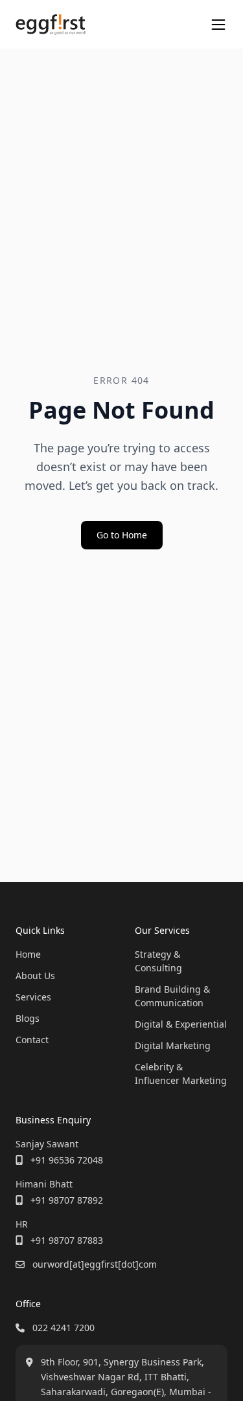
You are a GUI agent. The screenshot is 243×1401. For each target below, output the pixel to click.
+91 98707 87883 (66, 1240)
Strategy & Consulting (158, 961)
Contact (32, 1039)
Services (33, 997)
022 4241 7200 (63, 1327)
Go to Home (122, 535)
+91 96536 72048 (66, 1160)
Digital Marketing (173, 1045)
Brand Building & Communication (172, 996)
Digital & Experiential (181, 1024)
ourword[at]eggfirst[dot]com (94, 1264)
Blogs (28, 1018)
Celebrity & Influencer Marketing (181, 1074)
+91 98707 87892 (66, 1200)
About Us (35, 975)
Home (28, 954)
